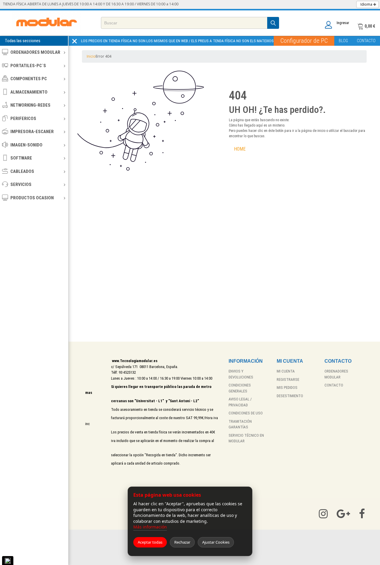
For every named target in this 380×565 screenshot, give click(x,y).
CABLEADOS (22, 171)
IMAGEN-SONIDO (26, 145)
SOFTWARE (21, 158)
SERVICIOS (20, 184)
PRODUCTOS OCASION (32, 198)
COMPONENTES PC (28, 78)
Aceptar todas (150, 542)
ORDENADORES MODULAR (35, 52)
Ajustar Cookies (215, 542)
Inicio (91, 56)
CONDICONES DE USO (246, 413)
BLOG (343, 40)
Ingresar (343, 22)
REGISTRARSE (288, 379)
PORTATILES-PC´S (28, 65)
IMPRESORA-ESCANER (32, 131)
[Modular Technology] (46, 23)
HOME (240, 149)
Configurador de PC (304, 40)
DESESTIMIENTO (290, 396)
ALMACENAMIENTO (29, 92)
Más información (150, 527)
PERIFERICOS (23, 118)
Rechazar (182, 542)
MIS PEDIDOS (287, 387)
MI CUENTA (286, 371)
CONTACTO (366, 40)
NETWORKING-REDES (30, 105)
